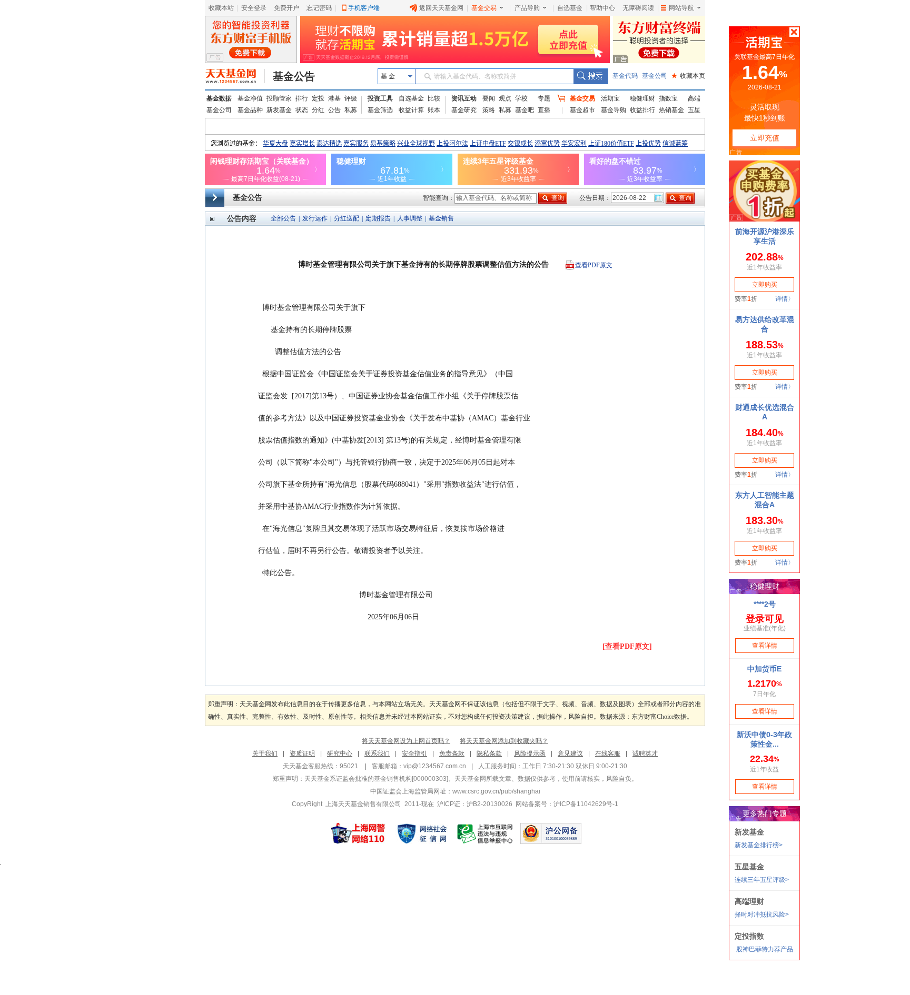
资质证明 (302, 753)
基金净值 (250, 98)
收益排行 (642, 110)
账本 (434, 110)
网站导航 (681, 8)
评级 (350, 98)
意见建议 (570, 753)
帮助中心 (602, 8)
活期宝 (610, 98)
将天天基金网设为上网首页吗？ (406, 741)
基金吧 (524, 110)
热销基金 (671, 110)
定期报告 (378, 218)
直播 (544, 110)
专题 (544, 98)
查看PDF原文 (593, 265)
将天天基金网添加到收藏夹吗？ (504, 741)
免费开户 (286, 8)
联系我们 (377, 753)
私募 (350, 110)
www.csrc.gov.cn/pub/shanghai (496, 791)
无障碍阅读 (638, 8)
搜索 (590, 76)
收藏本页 (688, 75)
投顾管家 (279, 98)
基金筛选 (380, 110)
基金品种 (250, 110)
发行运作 (315, 218)
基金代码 (625, 75)
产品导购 (527, 8)
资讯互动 (464, 98)
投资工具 (380, 98)
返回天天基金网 (441, 8)
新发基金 (279, 110)
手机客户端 (364, 8)
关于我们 (265, 753)
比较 (434, 98)
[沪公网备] (550, 833)
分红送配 (346, 218)
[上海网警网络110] (358, 833)
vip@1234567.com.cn (434, 766)
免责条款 (451, 753)
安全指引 (414, 753)
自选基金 (569, 8)
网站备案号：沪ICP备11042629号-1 (567, 804)
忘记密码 (319, 8)
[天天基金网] (235, 76)
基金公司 (654, 75)
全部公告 (283, 218)
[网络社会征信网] (422, 833)
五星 (694, 110)
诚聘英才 (645, 753)
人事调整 (409, 218)
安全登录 (253, 8)
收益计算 (411, 110)
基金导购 (613, 110)
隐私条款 (489, 753)
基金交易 (484, 8)
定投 (318, 98)
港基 (334, 98)
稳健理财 (642, 98)
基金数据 (219, 98)
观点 (505, 98)
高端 (694, 98)
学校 (521, 98)
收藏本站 (221, 8)
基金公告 (294, 76)
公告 (334, 110)
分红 (318, 110)
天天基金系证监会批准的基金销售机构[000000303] (376, 778)
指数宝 (668, 98)
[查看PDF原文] (627, 646)
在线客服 (607, 753)
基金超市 (582, 110)
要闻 (488, 98)
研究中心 (339, 753)
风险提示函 (530, 753)
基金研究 (464, 110)
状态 (301, 110)
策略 (488, 110)
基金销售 (441, 218)
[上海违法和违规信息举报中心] (486, 833)
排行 (301, 98)
